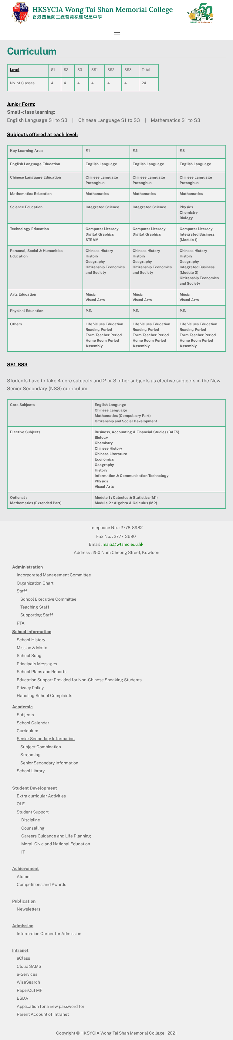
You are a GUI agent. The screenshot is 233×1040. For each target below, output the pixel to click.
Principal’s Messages (37, 663)
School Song (29, 655)
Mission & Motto (32, 647)
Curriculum (27, 730)
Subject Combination (40, 746)
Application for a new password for (50, 1006)
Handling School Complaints (44, 695)
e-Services (27, 974)
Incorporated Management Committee (54, 574)
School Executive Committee (48, 599)
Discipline (30, 819)
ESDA (22, 998)
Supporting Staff (36, 614)
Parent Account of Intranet (43, 1014)
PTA (21, 623)
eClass (23, 958)
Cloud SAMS (29, 966)
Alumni (23, 876)
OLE (21, 803)
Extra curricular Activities (41, 795)
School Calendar (33, 722)
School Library (31, 770)
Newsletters (28, 909)
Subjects (25, 714)
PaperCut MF (29, 990)
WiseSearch (28, 982)
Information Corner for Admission (49, 933)
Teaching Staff (34, 607)
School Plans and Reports (41, 671)
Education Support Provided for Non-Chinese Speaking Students (79, 679)
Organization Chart (35, 583)
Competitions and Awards (41, 884)
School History (31, 639)
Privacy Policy (30, 687)
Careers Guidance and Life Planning (56, 836)
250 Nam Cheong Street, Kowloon (126, 552)
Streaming (30, 754)
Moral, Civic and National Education (55, 843)
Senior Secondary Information (49, 762)
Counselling (33, 828)
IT (23, 852)
